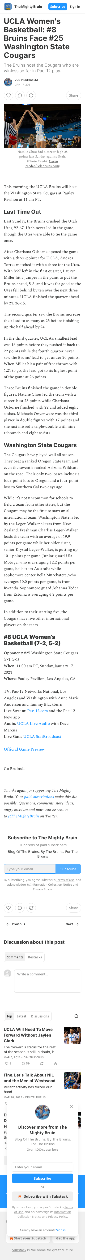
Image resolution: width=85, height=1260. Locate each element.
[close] (71, 1106)
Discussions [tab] (40, 1016)
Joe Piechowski (26, 79)
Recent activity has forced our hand (28, 1089)
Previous (18, 924)
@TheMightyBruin (23, 816)
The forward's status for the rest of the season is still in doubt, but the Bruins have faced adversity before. (31, 1049)
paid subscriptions (39, 797)
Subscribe (57, 6)
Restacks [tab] (35, 957)
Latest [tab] (21, 1016)
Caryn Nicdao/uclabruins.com (42, 163)
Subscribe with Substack (46, 1196)
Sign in (75, 6)
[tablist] (24, 957)
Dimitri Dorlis (34, 1057)
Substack (19, 1250)
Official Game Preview (24, 749)
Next (69, 924)
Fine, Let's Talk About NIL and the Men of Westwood (29, 1078)
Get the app (65, 1238)
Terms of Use (65, 880)
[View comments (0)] (20, 95)
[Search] (76, 1016)
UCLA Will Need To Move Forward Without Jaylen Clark (28, 1035)
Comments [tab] (15, 957)
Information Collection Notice (51, 884)
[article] (42, 1046)
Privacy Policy (57, 1216)
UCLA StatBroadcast (42, 737)
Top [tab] (9, 1016)
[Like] (8, 95)
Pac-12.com (37, 711)
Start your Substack (30, 1238)
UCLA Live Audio (33, 724)
